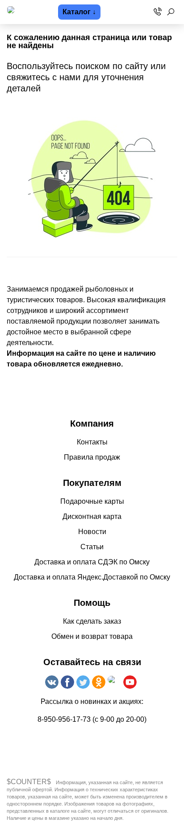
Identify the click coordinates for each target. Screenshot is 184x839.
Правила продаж (92, 457)
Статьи (92, 547)
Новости (92, 531)
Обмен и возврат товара (92, 636)
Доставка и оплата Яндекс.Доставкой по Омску (92, 577)
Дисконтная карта (92, 516)
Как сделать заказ (92, 621)
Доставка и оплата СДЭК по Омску (92, 562)
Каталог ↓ (79, 12)
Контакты (92, 442)
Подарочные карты (92, 501)
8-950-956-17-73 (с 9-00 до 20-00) (92, 719)
